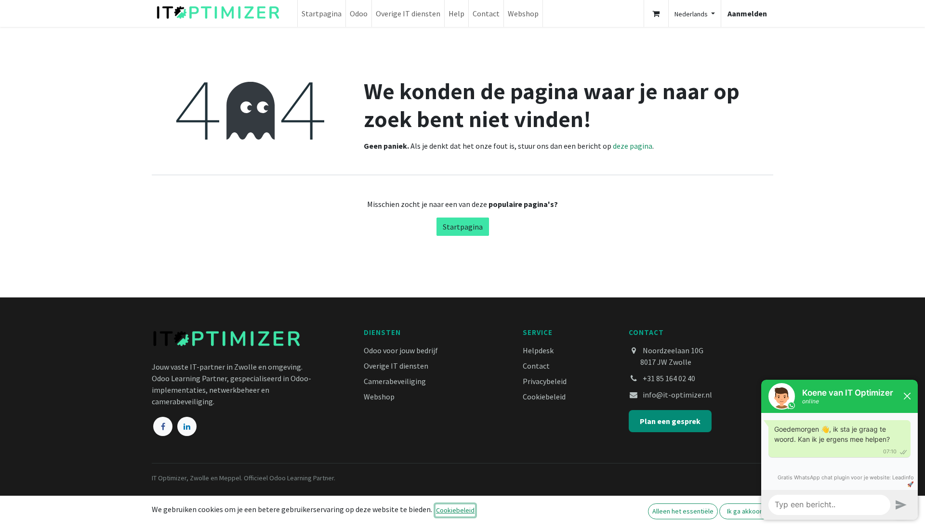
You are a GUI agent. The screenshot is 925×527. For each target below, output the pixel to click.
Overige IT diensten (396, 366)
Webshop (379, 396)
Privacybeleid (545, 381)
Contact (536, 366)
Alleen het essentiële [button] (683, 511)
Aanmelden (747, 13)
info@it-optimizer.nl (677, 394)
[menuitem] (321, 13)
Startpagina (463, 226)
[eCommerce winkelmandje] (656, 13)
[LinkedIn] (187, 426)
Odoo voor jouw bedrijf (401, 350)
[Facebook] (162, 426)
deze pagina (632, 146)
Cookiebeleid (544, 396)
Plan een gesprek (670, 421)
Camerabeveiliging (395, 381)
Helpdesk (538, 350)
